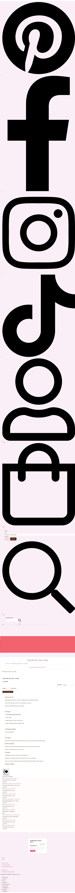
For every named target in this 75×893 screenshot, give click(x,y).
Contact (3, 644)
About (3, 643)
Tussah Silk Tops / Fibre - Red (8, 806)
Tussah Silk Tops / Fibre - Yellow (8, 795)
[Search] (19, 620)
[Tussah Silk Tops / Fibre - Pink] (8, 825)
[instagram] (38, 273)
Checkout (13, 538)
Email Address (33, 845)
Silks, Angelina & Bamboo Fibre (17, 663)
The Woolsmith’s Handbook (7, 648)
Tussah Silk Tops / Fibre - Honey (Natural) (10, 816)
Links (3, 650)
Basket (7, 538)
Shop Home (7, 663)
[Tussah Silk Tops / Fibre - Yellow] (9, 793)
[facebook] (38, 190)
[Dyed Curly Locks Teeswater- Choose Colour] (11, 783)
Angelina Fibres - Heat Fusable (8, 811)
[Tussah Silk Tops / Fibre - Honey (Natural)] (10, 814)
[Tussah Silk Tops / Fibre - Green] (9, 788)
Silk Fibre (26, 663)
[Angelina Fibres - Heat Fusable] (8, 809)
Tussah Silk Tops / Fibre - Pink (8, 827)
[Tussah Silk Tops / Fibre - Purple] (9, 820)
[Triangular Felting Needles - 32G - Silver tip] (11, 799)
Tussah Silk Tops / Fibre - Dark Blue (9, 780)
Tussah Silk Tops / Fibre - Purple (8, 821)
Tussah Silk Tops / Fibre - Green (8, 790)
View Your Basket (33, 667)
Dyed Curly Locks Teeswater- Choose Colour (11, 785)
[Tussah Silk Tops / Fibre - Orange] (4, 675)
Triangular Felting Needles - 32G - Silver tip (10, 800)
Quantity (4, 688)
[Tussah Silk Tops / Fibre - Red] (8, 804)
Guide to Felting (5, 646)
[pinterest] (38, 74)
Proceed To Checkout (41, 667)
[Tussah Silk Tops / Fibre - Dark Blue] (9, 778)
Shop (3, 641)
